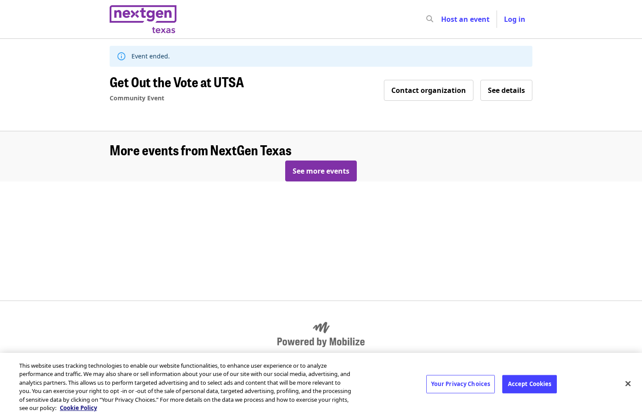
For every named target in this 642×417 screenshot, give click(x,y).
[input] (445, 19)
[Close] (628, 383)
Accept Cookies (530, 384)
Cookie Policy (78, 408)
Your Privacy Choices (460, 384)
